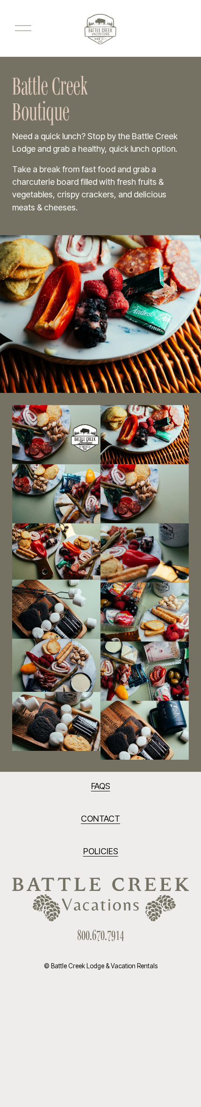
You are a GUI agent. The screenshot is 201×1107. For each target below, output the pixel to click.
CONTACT (100, 819)
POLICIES (100, 851)
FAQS (100, 786)
